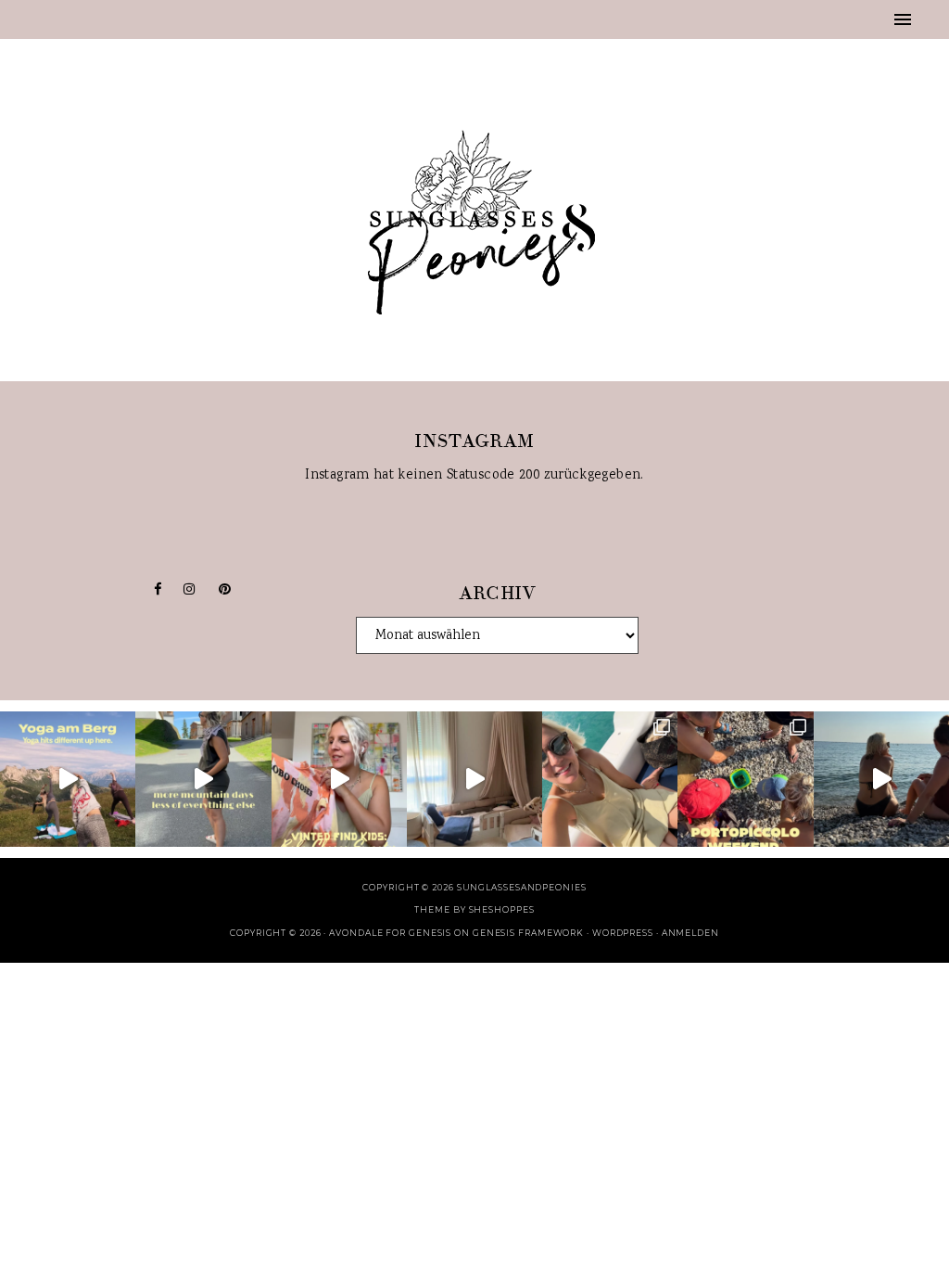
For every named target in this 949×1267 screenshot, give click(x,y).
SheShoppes (502, 909)
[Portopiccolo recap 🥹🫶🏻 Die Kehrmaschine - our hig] (745, 779)
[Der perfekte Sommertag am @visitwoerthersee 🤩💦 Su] (609, 779)
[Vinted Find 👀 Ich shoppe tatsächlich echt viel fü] (339, 779)
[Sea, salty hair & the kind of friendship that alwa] (881, 779)
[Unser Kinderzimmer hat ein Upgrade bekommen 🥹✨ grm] (474, 779)
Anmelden (690, 933)
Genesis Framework (528, 933)
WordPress (622, 933)
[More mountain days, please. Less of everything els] (203, 779)
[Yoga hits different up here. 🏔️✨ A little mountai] (67, 779)
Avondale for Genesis (390, 933)
